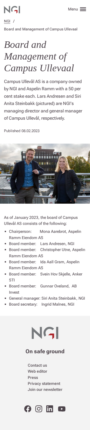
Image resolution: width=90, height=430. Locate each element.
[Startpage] (12, 9)
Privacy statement (44, 383)
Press (33, 377)
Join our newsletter (45, 389)
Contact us (37, 365)
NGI (7, 21)
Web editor (37, 371)
